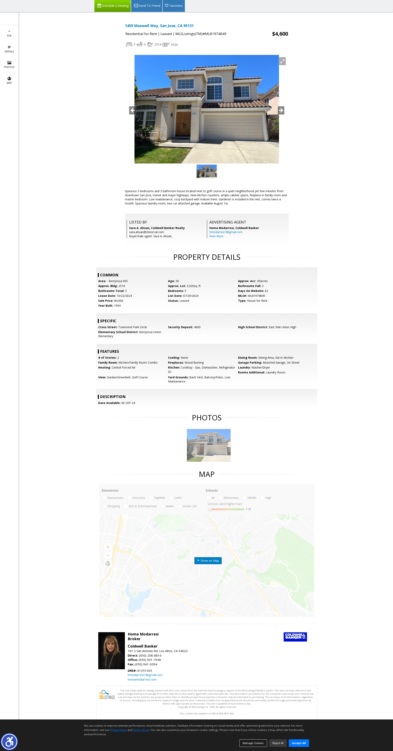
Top (9, 35)
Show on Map (209, 561)
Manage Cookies (253, 743)
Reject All (277, 743)
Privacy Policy (118, 730)
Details (9, 51)
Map (9, 83)
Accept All (299, 743)
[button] (9, 742)
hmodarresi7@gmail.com (226, 232)
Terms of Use (141, 730)
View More (216, 236)
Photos (9, 67)
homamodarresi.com (142, 679)
